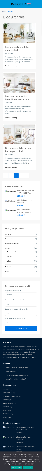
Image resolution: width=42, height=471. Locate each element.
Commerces (9, 239)
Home (4, 11)
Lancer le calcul (21, 328)
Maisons (8, 267)
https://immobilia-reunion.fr (16, 379)
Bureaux (8, 234)
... (30, 62)
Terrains (9, 256)
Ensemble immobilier (12, 243)
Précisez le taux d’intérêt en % (15, 318)
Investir (7, 248)
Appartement (11, 252)
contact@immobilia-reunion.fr (17, 375)
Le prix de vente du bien (13, 290)
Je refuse (27, 467)
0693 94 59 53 (11, 371)
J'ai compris (16, 467)
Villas (9, 261)
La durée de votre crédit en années (16, 309)
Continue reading (11, 66)
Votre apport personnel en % (14, 300)
